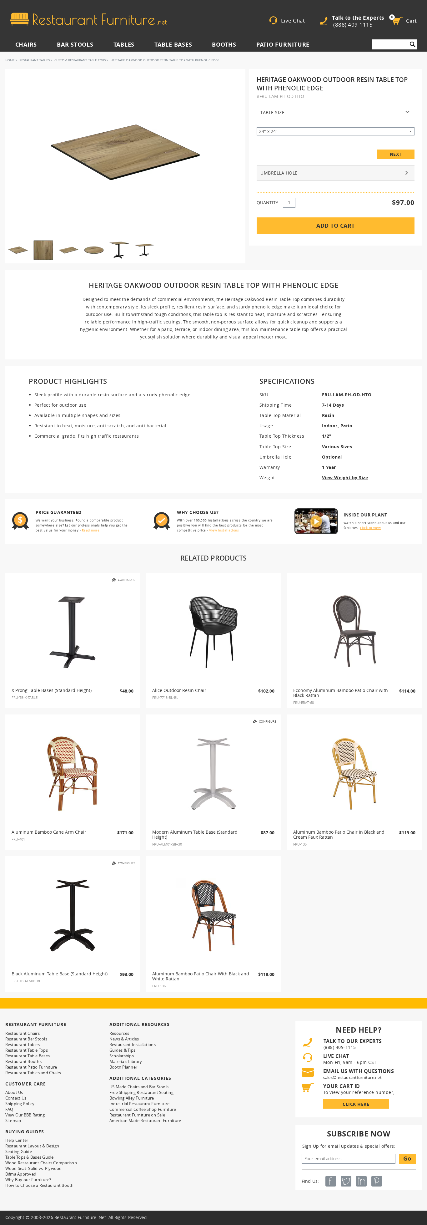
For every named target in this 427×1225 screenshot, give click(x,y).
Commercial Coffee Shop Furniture (142, 1109)
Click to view (370, 528)
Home (10, 60)
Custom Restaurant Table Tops (80, 60)
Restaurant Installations (132, 1044)
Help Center (16, 1140)
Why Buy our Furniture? (28, 1179)
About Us (14, 1092)
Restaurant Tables (34, 60)
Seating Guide (18, 1151)
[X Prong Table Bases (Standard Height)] (72, 632)
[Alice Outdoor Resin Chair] (213, 632)
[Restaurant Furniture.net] (88, 19)
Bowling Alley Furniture (131, 1098)
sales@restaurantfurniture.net (352, 1077)
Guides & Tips (122, 1050)
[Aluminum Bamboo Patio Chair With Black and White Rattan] (213, 915)
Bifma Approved (21, 1174)
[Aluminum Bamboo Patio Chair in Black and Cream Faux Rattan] (354, 773)
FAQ (9, 1109)
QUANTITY (267, 203)
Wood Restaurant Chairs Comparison (41, 1163)
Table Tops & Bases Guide (29, 1157)
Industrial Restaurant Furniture (139, 1103)
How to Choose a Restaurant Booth (39, 1185)
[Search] (412, 44)
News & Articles (124, 1039)
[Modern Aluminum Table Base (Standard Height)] (213, 773)
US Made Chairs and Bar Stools (138, 1087)
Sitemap (13, 1120)
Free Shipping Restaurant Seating (141, 1092)
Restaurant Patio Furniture (31, 1067)
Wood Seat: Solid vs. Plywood (33, 1168)
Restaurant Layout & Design (32, 1146)
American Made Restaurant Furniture (145, 1120)
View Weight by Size (345, 477)
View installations (224, 530)
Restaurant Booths (23, 1061)
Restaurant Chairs (22, 1033)
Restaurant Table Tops (26, 1050)
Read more (91, 530)
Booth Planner (123, 1067)
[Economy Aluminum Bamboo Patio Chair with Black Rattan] (354, 632)
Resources (119, 1033)
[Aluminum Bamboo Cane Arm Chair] (72, 773)
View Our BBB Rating (25, 1115)
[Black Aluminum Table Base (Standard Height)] (72, 915)
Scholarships (121, 1056)
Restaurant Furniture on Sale (137, 1115)
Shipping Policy (20, 1103)
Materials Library (125, 1061)
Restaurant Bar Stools (26, 1039)
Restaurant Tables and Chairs (33, 1072)
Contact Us (16, 1098)
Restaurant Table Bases (27, 1056)
